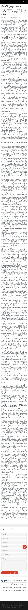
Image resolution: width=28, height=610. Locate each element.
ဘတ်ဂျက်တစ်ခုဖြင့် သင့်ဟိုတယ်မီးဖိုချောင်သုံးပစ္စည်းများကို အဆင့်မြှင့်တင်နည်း (21, 584)
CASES (13, 580)
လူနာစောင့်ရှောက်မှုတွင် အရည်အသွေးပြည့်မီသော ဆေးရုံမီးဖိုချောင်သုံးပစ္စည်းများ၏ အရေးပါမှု (21, 590)
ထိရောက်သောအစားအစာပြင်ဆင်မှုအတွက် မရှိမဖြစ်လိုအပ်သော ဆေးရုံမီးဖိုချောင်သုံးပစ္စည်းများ (8, 587)
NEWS (25, 580)
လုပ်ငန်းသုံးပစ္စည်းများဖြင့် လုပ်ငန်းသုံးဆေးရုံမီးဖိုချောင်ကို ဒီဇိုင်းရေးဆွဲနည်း (21, 587)
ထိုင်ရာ (22, 607)
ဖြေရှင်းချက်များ (19, 580)
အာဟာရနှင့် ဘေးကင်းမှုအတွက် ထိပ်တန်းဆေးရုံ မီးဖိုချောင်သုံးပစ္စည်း (8, 590)
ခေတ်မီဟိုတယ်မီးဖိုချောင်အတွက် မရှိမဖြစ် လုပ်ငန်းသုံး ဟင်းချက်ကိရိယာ (9, 584)
